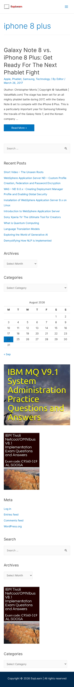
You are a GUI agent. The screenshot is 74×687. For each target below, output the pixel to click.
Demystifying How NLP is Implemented (27, 240)
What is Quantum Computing (21, 223)
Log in (7, 508)
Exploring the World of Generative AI (26, 234)
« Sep (7, 354)
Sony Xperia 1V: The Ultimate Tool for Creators (32, 217)
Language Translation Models (22, 228)
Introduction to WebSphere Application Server (32, 211)
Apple (7, 79)
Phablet (16, 79)
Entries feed (11, 514)
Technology (43, 79)
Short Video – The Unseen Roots (23, 172)
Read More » (19, 128)
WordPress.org (13, 526)
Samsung (28, 79)
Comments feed (13, 520)
